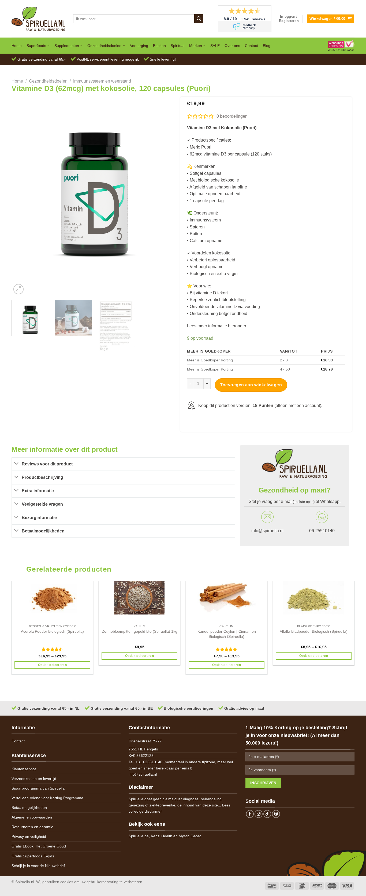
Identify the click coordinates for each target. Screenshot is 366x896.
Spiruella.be (139, 836)
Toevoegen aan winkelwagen (251, 385)
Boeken (159, 45)
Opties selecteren (52, 665)
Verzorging (139, 45)
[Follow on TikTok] (267, 814)
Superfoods (36, 45)
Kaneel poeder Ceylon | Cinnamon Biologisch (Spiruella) (226, 634)
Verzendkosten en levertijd (34, 778)
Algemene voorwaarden (32, 817)
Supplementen (66, 45)
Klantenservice (24, 769)
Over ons (232, 45)
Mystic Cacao (190, 836)
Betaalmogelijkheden (29, 807)
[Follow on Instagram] (259, 814)
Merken (195, 45)
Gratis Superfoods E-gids (33, 856)
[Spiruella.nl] (38, 18)
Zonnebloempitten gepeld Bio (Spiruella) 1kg (139, 631)
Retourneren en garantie (32, 827)
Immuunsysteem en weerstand (102, 81)
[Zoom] (18, 289)
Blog (266, 45)
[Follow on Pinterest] (276, 814)
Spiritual (177, 45)
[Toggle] (16, 464)
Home (17, 45)
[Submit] (198, 18)
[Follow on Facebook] (250, 814)
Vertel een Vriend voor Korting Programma (47, 798)
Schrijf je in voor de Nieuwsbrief (38, 866)
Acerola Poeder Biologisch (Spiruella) (52, 631)
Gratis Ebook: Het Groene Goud (39, 846)
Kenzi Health (161, 836)
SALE (215, 45)
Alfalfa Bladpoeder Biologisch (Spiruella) (314, 631)
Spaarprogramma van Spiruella (38, 788)
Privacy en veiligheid (29, 836)
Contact (251, 45)
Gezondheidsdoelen (104, 45)
